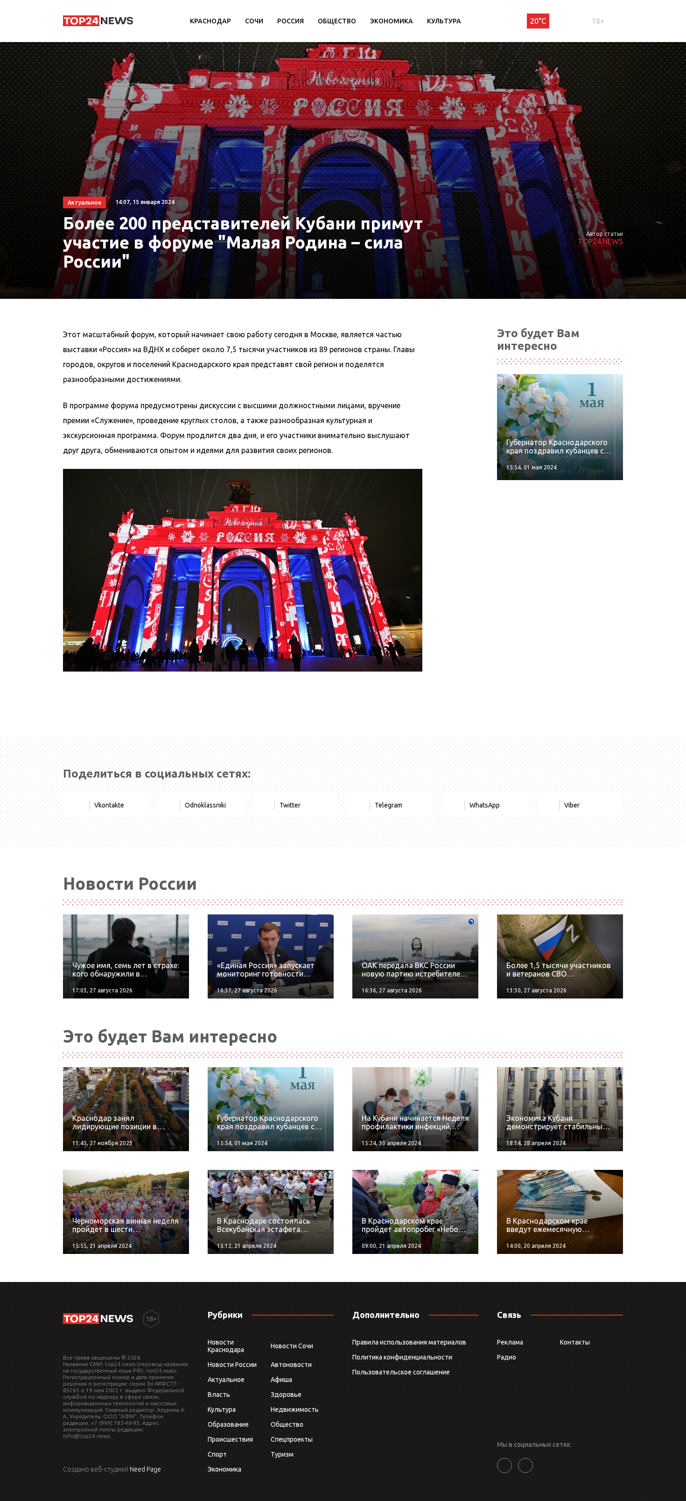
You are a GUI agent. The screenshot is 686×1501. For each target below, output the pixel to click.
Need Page (145, 1469)
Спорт (217, 1454)
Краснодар (210, 21)
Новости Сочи (292, 1346)
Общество (337, 21)
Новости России (232, 1364)
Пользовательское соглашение (401, 1372)
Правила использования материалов (409, 1342)
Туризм (282, 1454)
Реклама (510, 1342)
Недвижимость (295, 1409)
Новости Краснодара (226, 1345)
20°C (538, 21)
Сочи (254, 21)
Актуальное (226, 1379)
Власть (219, 1394)
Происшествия (230, 1439)
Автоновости (291, 1364)
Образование (228, 1424)
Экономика (391, 21)
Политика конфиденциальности (402, 1357)
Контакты (575, 1342)
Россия (290, 21)
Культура (444, 21)
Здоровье (286, 1394)
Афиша (281, 1379)
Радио (506, 1357)
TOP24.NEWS (600, 241)
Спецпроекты (292, 1439)
